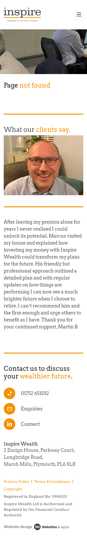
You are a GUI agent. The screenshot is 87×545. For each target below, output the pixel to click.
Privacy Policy (16, 481)
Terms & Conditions (52, 481)
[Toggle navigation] (78, 14)
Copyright (13, 489)
